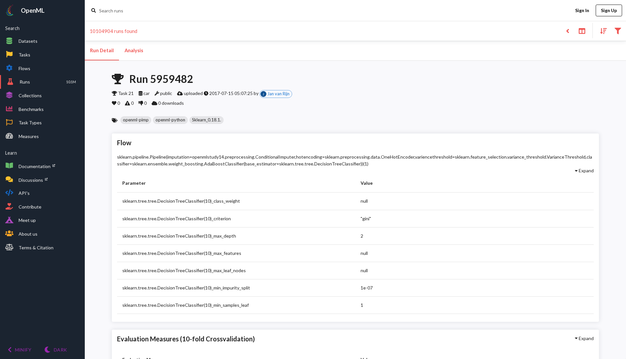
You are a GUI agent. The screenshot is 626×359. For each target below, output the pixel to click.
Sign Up (609, 10)
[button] (135, 120)
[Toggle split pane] (581, 30)
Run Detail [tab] (102, 50)
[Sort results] (601, 30)
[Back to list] (567, 30)
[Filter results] (617, 30)
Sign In (582, 10)
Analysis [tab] (134, 50)
